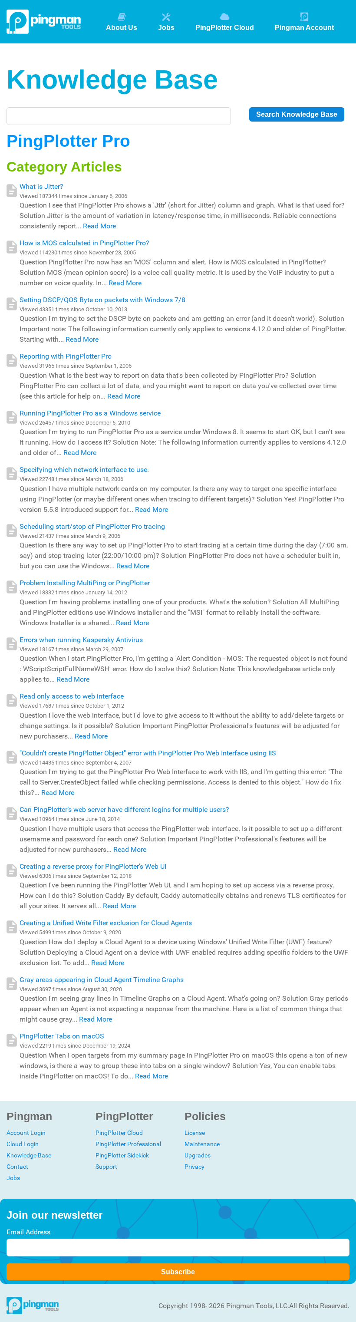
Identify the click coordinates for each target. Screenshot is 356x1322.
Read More (99, 226)
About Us (121, 27)
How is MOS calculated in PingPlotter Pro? (84, 243)
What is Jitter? (41, 186)
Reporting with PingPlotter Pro (66, 356)
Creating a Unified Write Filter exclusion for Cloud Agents (106, 923)
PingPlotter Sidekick (122, 1155)
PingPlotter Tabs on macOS (62, 1036)
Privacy (194, 1166)
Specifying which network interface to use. (84, 469)
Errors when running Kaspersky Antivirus (81, 640)
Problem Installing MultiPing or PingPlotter (85, 583)
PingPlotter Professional (128, 1144)
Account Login (26, 1132)
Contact (17, 1166)
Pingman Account (304, 27)
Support (106, 1166)
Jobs (166, 27)
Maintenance (202, 1144)
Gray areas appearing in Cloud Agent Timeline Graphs (102, 980)
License (195, 1132)
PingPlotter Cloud (224, 27)
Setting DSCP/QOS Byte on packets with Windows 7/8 (102, 300)
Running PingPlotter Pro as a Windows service (90, 413)
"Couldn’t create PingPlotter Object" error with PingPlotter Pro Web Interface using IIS (148, 753)
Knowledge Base (29, 1155)
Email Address (28, 1232)
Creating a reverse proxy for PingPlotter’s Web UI (93, 866)
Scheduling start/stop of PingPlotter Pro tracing (92, 526)
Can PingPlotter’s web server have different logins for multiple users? (124, 809)
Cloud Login (23, 1144)
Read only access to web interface (72, 696)
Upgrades (198, 1155)
